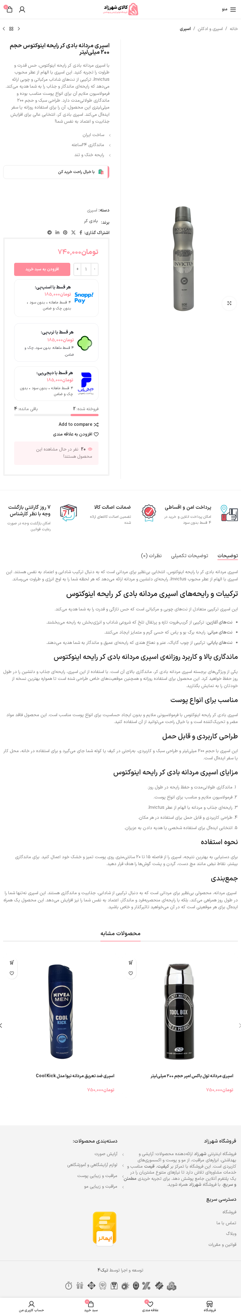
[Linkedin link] (57, 232)
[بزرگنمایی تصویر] (229, 304)
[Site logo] (120, 9)
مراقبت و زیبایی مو (100, 1186)
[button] (130, 962)
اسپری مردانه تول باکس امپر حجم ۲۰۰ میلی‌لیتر (192, 1076)
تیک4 (103, 1270)
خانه (234, 29)
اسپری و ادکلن (210, 29)
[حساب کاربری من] (22, 9)
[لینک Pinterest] (65, 232)
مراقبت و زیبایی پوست (97, 1176)
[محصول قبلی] (19, 29)
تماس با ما (226, 1223)
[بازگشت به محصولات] (11, 29)
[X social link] (73, 232)
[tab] (227, 556)
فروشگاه (229, 1212)
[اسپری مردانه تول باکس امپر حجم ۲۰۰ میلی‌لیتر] (180, 1011)
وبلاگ (231, 1234)
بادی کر (91, 221)
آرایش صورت (105, 1154)
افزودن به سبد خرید (42, 269)
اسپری (185, 29)
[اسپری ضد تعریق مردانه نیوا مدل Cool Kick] (61, 1011)
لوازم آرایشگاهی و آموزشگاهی (92, 1165)
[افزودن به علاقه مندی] (130, 973)
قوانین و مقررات (222, 1244)
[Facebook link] (81, 232)
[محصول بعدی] (4, 29)
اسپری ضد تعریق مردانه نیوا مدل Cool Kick (75, 1076)
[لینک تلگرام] (50, 232)
